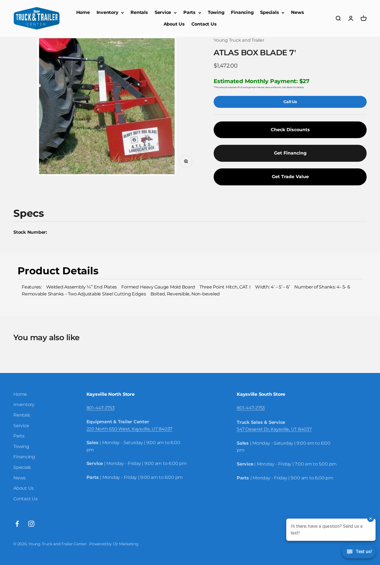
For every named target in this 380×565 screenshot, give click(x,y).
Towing (216, 12)
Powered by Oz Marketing (113, 543)
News (297, 12)
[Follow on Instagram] (31, 523)
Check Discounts (290, 129)
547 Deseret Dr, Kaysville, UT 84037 (274, 429)
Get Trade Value (290, 176)
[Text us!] (358, 552)
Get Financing (290, 153)
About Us (174, 24)
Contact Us (204, 24)
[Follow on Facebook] (17, 523)
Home (83, 12)
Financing (242, 12)
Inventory (108, 12)
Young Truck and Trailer (239, 40)
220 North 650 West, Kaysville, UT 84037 (129, 429)
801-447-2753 (101, 407)
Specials (269, 12)
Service (163, 12)
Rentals (139, 12)
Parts (189, 12)
